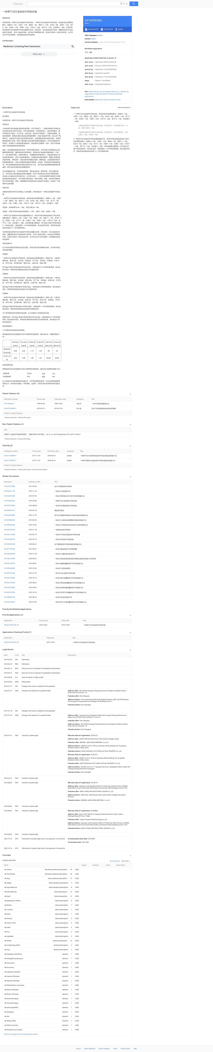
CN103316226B (9, 573)
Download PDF (93, 29)
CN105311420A (9, 534)
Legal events (89, 94)
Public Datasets (104, 1049)
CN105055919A (9, 554)
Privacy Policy (125, 1049)
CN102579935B (9, 587)
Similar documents (101, 94)
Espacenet (99, 100)
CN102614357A (9, 563)
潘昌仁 (93, 39)
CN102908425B (9, 520)
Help (135, 1049)
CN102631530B (9, 496)
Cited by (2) (124, 91)
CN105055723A (9, 530)
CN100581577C (9, 510)
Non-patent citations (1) (110, 91)
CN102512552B (9, 505)
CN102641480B (9, 515)
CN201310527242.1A (11, 625)
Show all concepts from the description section (21, 1034)
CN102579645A (9, 408)
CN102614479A (9, 583)
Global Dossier (108, 100)
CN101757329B (9, 549)
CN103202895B (9, 568)
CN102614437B (9, 602)
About (78, 1049)
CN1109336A (9, 404)
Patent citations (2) (95, 91)
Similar (120, 29)
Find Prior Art (108, 29)
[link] (8, 869)
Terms (115, 1049)
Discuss (117, 100)
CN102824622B (9, 525)
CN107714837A (9, 460)
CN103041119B (9, 491)
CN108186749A (9, 544)
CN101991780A (9, 486)
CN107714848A (9, 456)
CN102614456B (9, 578)
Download (116, 861)
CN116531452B (9, 558)
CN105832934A (9, 597)
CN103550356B (9, 501)
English (100, 35)
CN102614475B (9, 592)
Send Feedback (89, 1049)
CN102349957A (9, 539)
